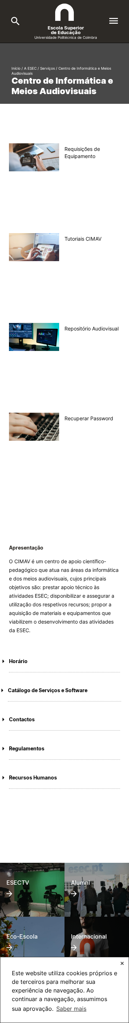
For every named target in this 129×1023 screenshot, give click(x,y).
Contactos (22, 719)
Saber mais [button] (71, 1008)
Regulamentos (26, 748)
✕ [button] (122, 963)
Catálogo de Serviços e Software (47, 690)
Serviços (47, 68)
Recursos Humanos (33, 777)
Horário (18, 661)
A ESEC (30, 68)
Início (15, 68)
